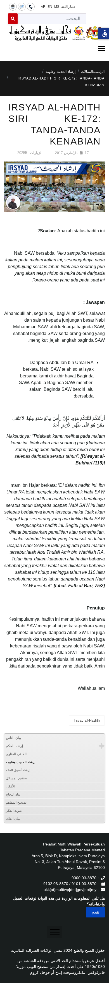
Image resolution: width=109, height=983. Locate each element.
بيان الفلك (13, 819)
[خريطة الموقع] (12, 6)
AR (43, 7)
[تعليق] (21, 6)
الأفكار (10, 786)
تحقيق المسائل (16, 778)
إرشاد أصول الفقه (18, 770)
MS (56, 7)
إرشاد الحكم (14, 746)
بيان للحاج (13, 794)
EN (50, 7)
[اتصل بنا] (30, 6)
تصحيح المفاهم (16, 802)
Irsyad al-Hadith (87, 720)
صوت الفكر (14, 811)
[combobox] (52, 18)
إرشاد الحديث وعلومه (20, 762)
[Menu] (54, 49)
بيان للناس (13, 738)
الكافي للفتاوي (16, 754)
